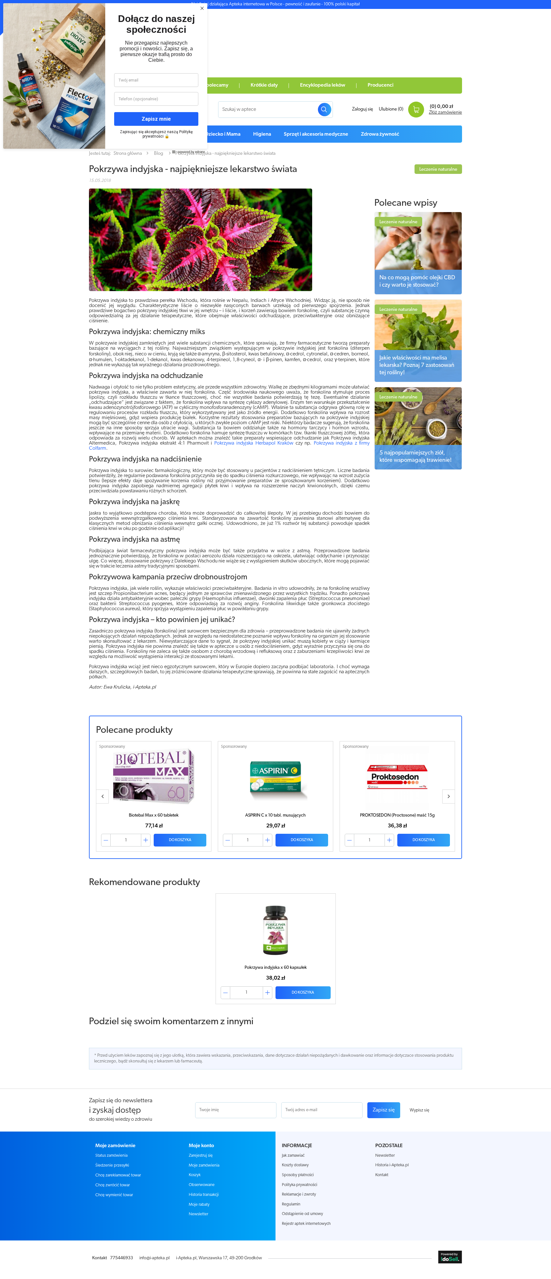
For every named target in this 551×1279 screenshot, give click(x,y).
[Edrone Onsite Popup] (275, 639)
